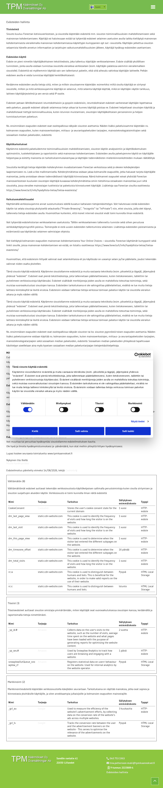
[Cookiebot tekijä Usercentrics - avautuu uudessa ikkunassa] (137, 355)
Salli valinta (81, 431)
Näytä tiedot (138, 421)
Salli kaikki (128, 431)
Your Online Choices (91, 240)
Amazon (42, 629)
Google (41, 708)
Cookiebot (71, 470)
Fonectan (28, 33)
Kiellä (35, 431)
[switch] (63, 409)
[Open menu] (153, 7)
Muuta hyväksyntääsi (17, 463)
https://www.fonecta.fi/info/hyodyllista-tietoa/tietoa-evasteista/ (41, 190)
